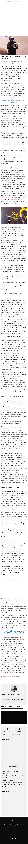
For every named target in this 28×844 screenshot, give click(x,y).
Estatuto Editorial (9, 824)
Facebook (17, 100)
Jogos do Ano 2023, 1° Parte (10, 773)
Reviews (11, 734)
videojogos (18, 734)
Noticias (11, 731)
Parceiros (19, 825)
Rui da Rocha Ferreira (12, 61)
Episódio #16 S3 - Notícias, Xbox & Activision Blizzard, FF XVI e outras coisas (12, 784)
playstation (19, 731)
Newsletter (11, 825)
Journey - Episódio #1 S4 (9, 780)
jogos (4, 731)
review (4, 734)
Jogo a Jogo (12, 766)
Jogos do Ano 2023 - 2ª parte (10, 771)
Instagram (14, 102)
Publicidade (14, 826)
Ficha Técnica (21, 824)
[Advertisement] (14, 19)
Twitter (23, 100)
